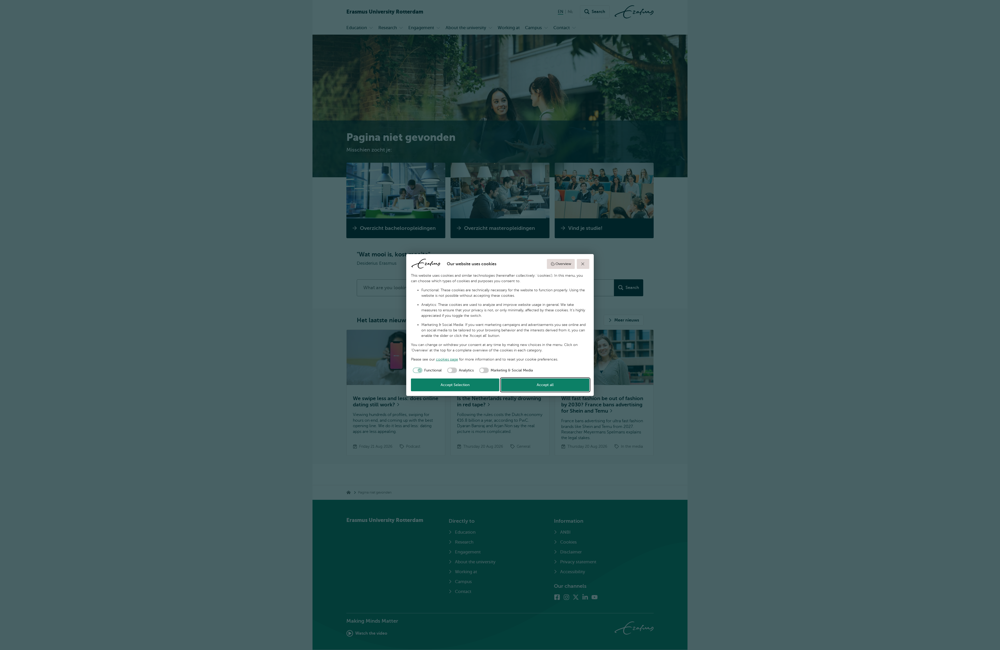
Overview (563, 264)
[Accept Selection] (583, 264)
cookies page (447, 359)
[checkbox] (426, 370)
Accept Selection (455, 385)
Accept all (545, 385)
